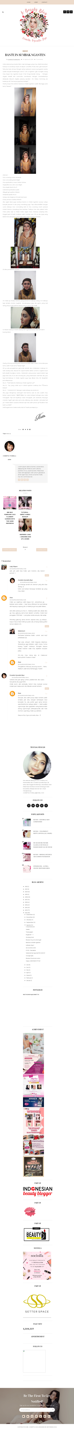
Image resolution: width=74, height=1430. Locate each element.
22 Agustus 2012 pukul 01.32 (28, 582)
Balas (46, 575)
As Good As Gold (31, 947)
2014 (26, 907)
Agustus (28, 925)
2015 (26, 905)
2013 (26, 910)
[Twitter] (33, 805)
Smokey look (30, 937)
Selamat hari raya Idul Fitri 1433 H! (35, 953)
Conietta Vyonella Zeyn (14, 59)
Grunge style (29, 955)
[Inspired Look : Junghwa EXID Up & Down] (25, 525)
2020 (26, 891)
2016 (26, 902)
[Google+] (50, 1416)
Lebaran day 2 (30, 945)
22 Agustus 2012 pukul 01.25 (18, 568)
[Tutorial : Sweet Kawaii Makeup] (25, 503)
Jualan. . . (28, 929)
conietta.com (33, 1427)
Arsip (36, 2)
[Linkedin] (42, 805)
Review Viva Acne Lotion (33, 958)
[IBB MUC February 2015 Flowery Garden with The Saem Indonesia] (10, 503)
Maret (28, 975)
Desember (29, 914)
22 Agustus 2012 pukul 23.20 (26, 633)
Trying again (29, 932)
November (29, 917)
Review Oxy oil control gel (33, 940)
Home (28, 2)
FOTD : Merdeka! (31, 950)
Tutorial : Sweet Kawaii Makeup (25, 514)
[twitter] (29, 1416)
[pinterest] (37, 1416)
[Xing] (46, 805)
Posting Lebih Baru (9, 549)
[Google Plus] (37, 805)
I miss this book (30, 926)
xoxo (11, 597)
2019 (26, 894)
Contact (44, 2)
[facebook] (24, 1416)
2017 (26, 899)
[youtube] (41, 1416)
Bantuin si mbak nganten (33, 942)
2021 (26, 889)
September (30, 922)
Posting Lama (41, 549)
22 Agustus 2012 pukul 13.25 (18, 600)
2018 (26, 897)
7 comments (39, 59)
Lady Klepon (14, 566)
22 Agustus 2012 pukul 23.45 (20, 677)
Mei (27, 970)
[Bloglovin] (45, 1416)
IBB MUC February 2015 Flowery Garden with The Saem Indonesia (10, 518)
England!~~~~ (30, 934)
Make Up (25, 51)
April (27, 972)
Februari (29, 978)
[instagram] (33, 1416)
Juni (27, 967)
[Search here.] (3, 12)
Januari (28, 980)
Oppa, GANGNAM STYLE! (33, 961)
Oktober (29, 919)
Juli (27, 964)
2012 (26, 912)
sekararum (21, 631)
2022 (26, 886)
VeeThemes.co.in (51, 1427)
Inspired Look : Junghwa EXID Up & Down (25, 537)
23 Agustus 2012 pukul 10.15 (26, 695)
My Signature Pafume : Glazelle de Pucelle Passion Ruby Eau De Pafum (42, 845)
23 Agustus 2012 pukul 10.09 (26, 664)
